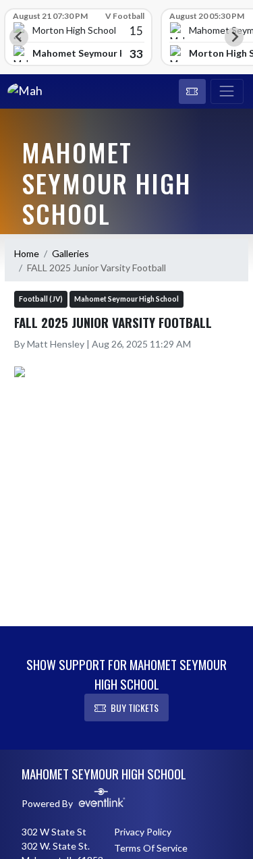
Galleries (70, 253)
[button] (192, 92)
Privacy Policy (142, 831)
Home (26, 253)
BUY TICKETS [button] (135, 707)
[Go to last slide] (18, 37)
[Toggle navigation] (227, 92)
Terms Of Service (151, 848)
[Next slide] (234, 37)
